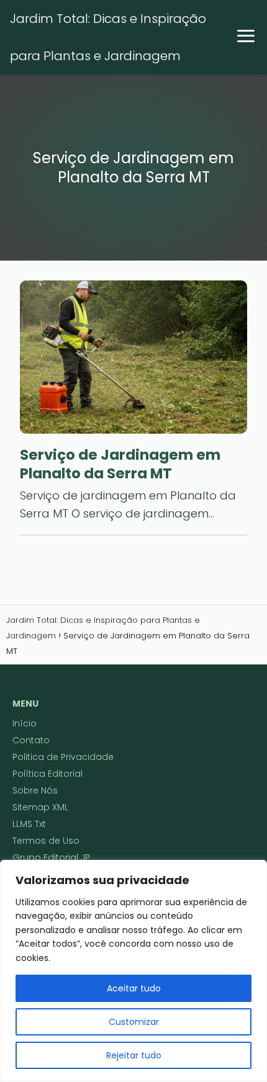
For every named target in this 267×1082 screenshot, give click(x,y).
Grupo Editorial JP (51, 857)
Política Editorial (47, 773)
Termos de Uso (45, 840)
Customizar (134, 1022)
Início (24, 723)
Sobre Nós (35, 790)
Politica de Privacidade (63, 757)
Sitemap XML (40, 807)
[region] (133, 971)
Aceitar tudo (134, 988)
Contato (31, 740)
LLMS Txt (29, 824)
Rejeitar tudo (133, 1055)
